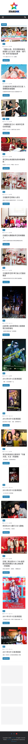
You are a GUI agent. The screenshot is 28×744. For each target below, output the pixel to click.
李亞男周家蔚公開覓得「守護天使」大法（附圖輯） (14, 455)
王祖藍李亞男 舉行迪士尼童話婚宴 (14, 274)
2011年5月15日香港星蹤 (12, 616)
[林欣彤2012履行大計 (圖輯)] (14, 509)
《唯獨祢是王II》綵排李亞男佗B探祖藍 (13, 125)
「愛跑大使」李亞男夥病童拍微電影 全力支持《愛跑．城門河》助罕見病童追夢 (14, 51)
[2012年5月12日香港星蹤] (14, 355)
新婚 (4, 230)
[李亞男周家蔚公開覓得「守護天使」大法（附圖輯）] (14, 438)
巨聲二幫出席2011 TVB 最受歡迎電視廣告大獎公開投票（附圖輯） (13, 563)
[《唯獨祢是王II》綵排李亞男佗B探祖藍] (14, 108)
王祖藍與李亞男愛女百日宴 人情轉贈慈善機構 (14, 87)
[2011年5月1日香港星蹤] (14, 635)
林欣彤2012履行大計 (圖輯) (13, 526)
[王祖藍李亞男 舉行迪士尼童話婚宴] (14, 256)
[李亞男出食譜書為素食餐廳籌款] (14, 144)
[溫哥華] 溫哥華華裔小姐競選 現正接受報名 (15, 327)
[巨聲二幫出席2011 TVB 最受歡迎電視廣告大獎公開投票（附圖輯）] (14, 545)
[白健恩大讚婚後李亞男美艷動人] (14, 218)
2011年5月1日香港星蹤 (12, 652)
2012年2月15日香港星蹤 (12, 490)
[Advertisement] (12, 674)
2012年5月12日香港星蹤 (12, 379)
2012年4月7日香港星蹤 (12, 419)
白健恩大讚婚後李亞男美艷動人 (14, 236)
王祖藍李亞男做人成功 (11, 197)
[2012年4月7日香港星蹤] (14, 400)
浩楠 (11, 46)
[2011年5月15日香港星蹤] (14, 593)
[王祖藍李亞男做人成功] (14, 181)
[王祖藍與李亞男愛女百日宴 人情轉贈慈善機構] (14, 71)
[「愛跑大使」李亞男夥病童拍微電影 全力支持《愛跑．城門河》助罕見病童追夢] (14, 34)
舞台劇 (7, 118)
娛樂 (4, 43)
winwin (11, 416)
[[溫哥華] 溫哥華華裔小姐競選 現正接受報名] (14, 302)
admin (11, 323)
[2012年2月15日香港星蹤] (14, 475)
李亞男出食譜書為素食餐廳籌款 (14, 160)
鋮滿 (11, 376)
